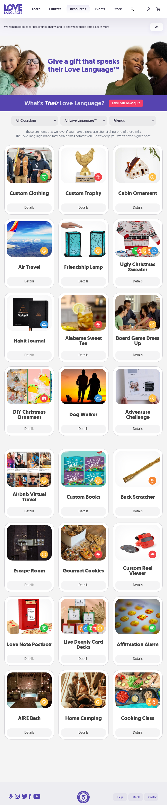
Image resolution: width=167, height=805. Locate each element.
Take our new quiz (126, 103)
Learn (36, 9)
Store (118, 9)
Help (120, 797)
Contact (152, 797)
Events (100, 9)
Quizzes (55, 9)
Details (29, 208)
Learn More (102, 27)
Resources (78, 9)
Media (136, 797)
